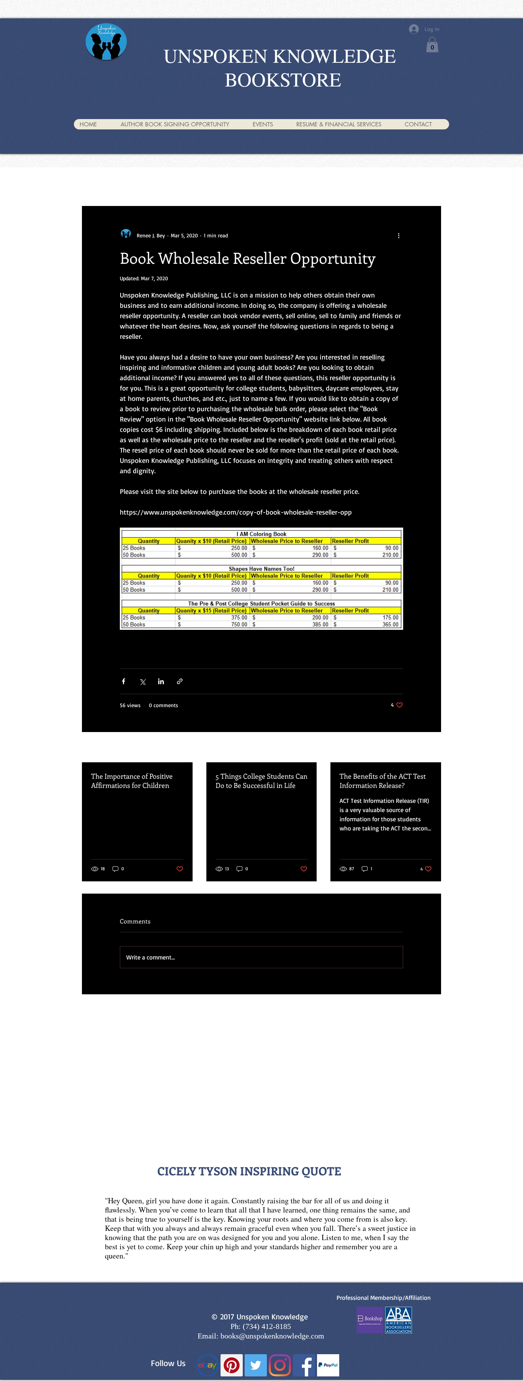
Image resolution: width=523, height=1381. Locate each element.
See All (434, 748)
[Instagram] (280, 1365)
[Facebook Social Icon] (304, 1365)
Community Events (138, 182)
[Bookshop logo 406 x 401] (369, 1320)
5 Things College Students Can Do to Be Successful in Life (261, 780)
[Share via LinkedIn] (161, 681)
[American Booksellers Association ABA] (398, 1320)
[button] (432, 44)
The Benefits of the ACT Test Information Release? (383, 780)
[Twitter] (256, 1365)
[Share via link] (179, 681)
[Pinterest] (232, 1365)
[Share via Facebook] (123, 681)
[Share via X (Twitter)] (142, 681)
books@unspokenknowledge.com (272, 1336)
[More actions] (398, 235)
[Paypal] (328, 1365)
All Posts (91, 182)
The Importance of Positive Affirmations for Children (132, 780)
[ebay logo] (207, 1365)
